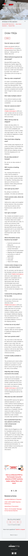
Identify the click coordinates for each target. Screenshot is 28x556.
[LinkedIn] (16, 490)
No (17, 521)
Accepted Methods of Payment (13, 499)
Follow (7, 38)
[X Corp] (13, 490)
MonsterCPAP (14, 479)
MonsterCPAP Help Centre (8, 24)
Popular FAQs (12, 25)
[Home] (7, 4)
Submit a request (20, 529)
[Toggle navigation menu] (19, 3)
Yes (10, 521)
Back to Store (14, 549)
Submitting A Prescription (11, 506)
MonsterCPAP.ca (9, 48)
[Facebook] (11, 490)
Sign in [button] (22, 3)
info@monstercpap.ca (10, 111)
